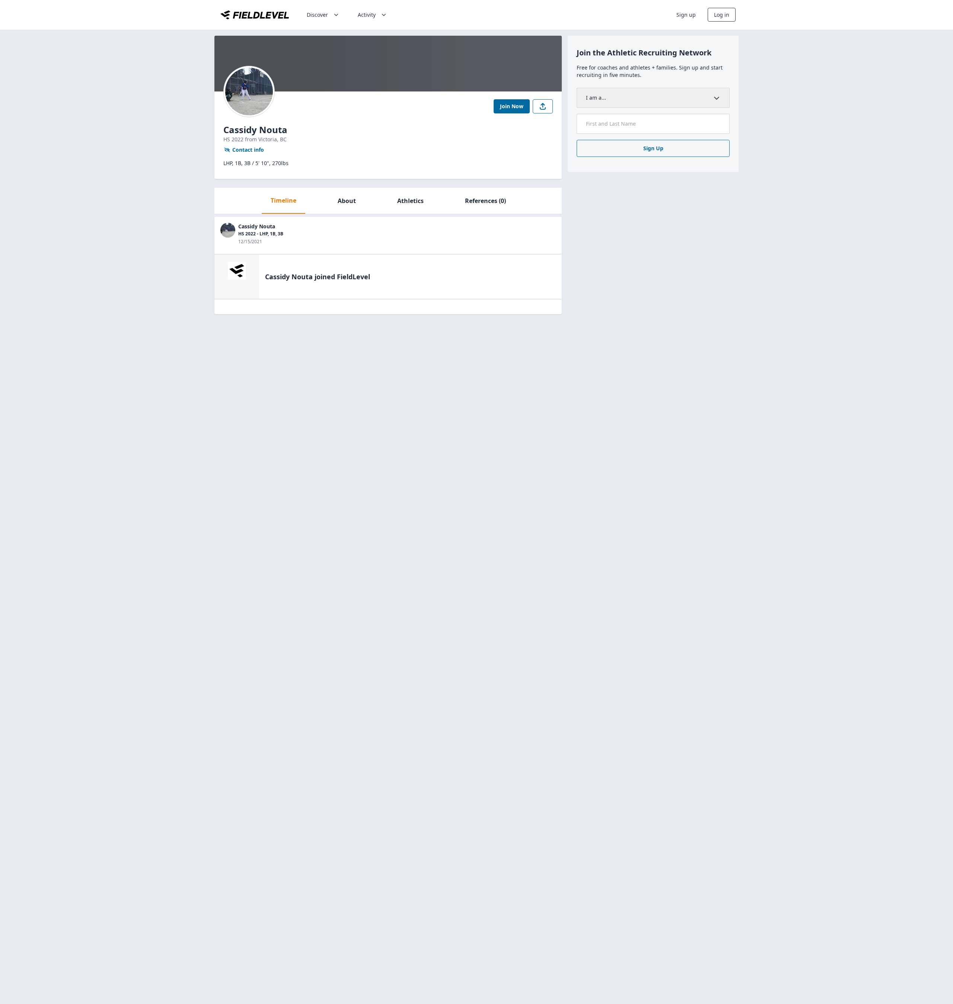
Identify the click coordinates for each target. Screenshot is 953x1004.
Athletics (410, 201)
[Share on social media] (543, 106)
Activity (367, 14)
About (347, 201)
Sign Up (653, 148)
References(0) (485, 201)
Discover (317, 14)
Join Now (511, 106)
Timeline (283, 200)
